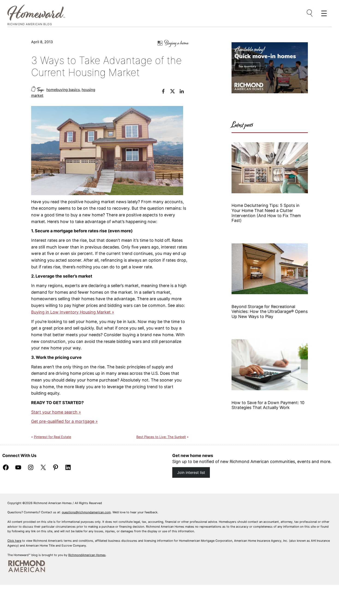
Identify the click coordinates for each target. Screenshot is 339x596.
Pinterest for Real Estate (52, 437)
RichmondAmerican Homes (87, 555)
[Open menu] (310, 13)
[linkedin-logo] (184, 92)
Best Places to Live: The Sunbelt (161, 437)
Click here (14, 540)
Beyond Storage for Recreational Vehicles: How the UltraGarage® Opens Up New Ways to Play (270, 311)
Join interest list (191, 472)
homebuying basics (63, 90)
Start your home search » (56, 412)
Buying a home (176, 43)
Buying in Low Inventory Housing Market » (72, 312)
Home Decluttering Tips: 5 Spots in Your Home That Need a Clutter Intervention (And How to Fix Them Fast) (266, 213)
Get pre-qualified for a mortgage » (64, 421)
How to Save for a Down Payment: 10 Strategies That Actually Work (268, 405)
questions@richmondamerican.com (86, 512)
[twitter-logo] (174, 92)
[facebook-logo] (165, 92)
